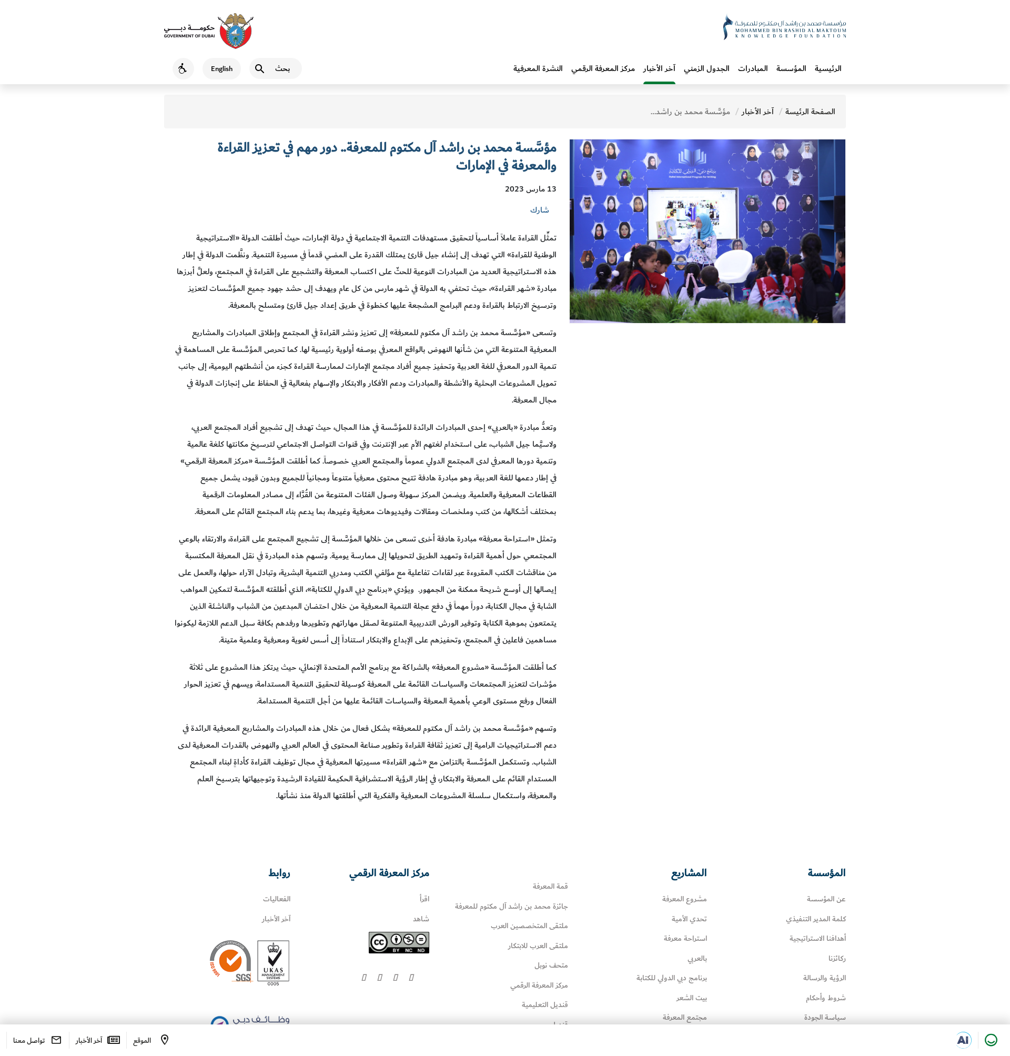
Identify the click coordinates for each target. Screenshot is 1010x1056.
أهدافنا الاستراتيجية (818, 938)
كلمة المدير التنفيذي (816, 919)
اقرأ (424, 899)
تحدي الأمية (689, 919)
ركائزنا (837, 958)
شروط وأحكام (826, 997)
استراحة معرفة (685, 938)
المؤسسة (791, 68)
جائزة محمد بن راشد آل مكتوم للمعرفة (511, 906)
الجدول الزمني (707, 68)
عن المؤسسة (826, 899)
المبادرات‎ (753, 68)
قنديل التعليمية (545, 1004)
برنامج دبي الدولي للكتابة (672, 977)
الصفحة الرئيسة (810, 111)
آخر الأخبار (659, 68)
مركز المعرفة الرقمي (603, 68)
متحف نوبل (551, 965)
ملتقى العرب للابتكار (538, 945)
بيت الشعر (691, 997)
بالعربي (697, 958)
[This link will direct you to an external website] (209, 31)
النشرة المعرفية (538, 68)
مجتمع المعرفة (685, 1017)
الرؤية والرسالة (824, 977)
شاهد (421, 919)
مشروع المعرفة (684, 899)
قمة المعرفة (550, 886)
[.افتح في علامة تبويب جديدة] (963, 1040)
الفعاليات (276, 899)
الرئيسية (828, 68)
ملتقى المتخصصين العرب (529, 925)
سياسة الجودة (825, 1017)
